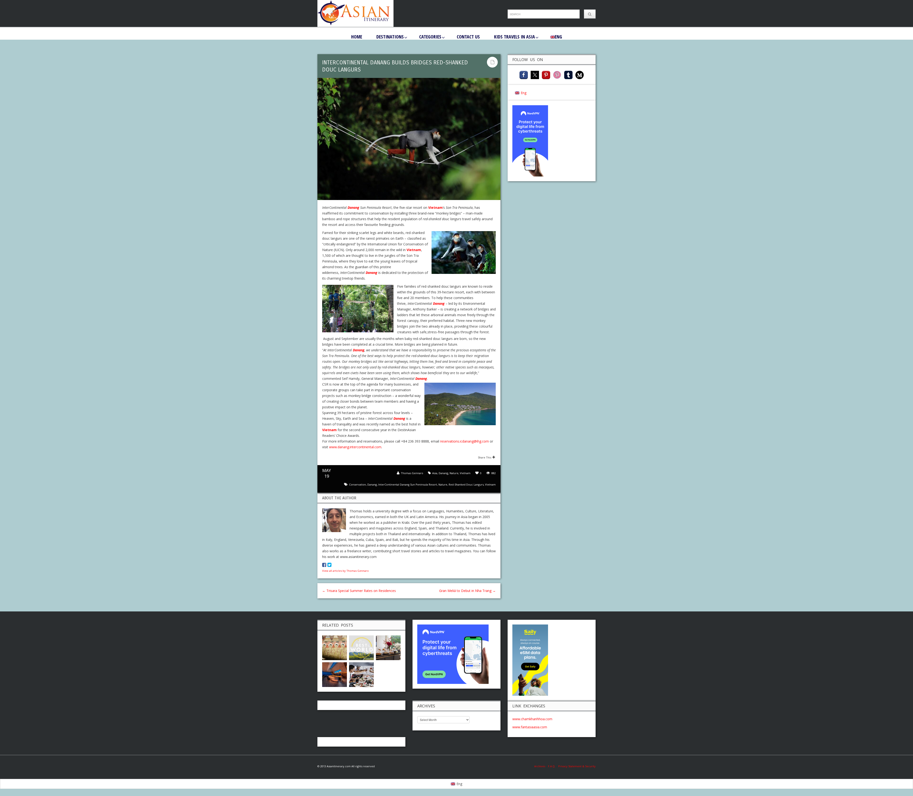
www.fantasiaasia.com (529, 727)
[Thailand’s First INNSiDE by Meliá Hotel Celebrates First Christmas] (334, 674)
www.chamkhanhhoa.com (532, 719)
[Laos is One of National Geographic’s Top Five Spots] (361, 647)
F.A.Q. (551, 766)
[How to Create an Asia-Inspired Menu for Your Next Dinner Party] (361, 674)
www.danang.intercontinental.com (355, 447)
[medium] (579, 74)
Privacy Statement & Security (577, 766)
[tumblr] (568, 74)
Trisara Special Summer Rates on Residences (359, 590)
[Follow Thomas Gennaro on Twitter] (329, 564)
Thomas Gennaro (412, 473)
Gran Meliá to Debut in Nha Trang (467, 590)
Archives (541, 766)
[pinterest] (546, 74)
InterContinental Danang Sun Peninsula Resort (407, 484)
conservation (357, 484)
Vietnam (435, 207)
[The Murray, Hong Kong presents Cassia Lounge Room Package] (388, 647)
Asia (434, 473)
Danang (353, 207)
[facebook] (524, 74)
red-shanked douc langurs (466, 484)
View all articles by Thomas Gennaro (345, 570)
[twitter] (535, 74)
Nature (454, 473)
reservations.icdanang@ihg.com (464, 441)
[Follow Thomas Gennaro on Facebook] (324, 564)
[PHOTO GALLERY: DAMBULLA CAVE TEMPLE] (334, 647)
